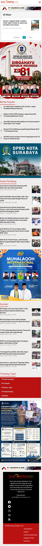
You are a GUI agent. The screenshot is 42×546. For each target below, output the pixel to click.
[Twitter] (9, 507)
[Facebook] (9, 503)
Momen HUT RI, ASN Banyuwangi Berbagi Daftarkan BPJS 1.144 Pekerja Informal (21, 130)
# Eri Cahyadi (5, 383)
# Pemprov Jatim (6, 387)
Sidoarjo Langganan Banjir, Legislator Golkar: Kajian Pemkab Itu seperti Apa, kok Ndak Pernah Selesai (15, 23)
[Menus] (39, 2)
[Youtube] (9, 516)
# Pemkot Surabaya (7, 379)
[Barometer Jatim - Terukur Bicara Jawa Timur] (10, 2)
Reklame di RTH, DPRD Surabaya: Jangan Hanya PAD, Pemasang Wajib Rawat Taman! (20, 115)
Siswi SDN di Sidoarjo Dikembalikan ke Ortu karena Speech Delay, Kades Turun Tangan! (21, 122)
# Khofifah (4, 396)
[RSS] (9, 520)
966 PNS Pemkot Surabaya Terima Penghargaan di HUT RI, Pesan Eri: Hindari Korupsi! (22, 138)
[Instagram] (9, 511)
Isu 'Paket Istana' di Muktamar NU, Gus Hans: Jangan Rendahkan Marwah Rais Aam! (20, 107)
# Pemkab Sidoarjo (7, 391)
